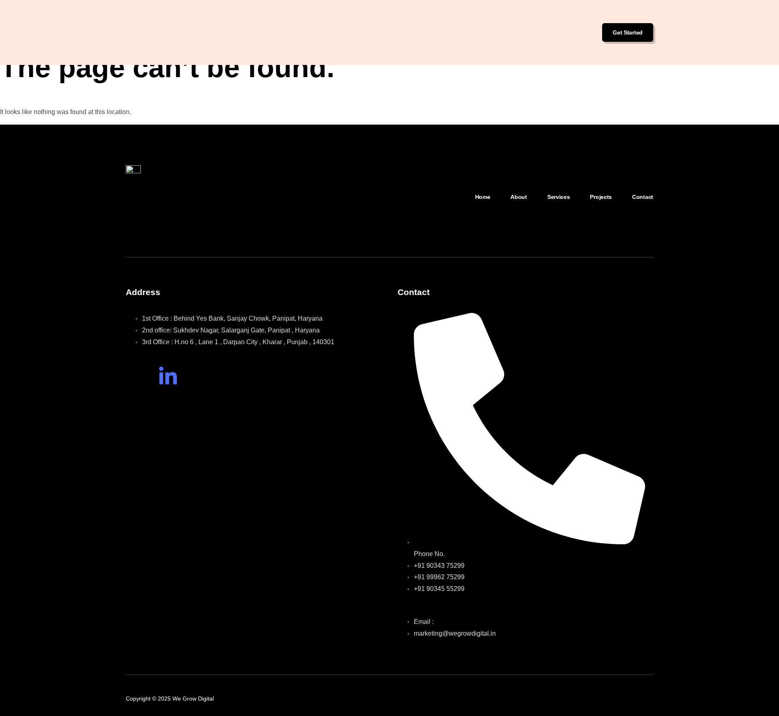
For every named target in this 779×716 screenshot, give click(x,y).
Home (483, 197)
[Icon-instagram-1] (136, 377)
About (518, 197)
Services (558, 197)
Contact (642, 197)
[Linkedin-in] (168, 377)
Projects (601, 197)
